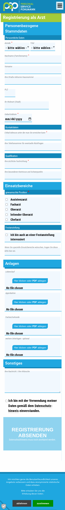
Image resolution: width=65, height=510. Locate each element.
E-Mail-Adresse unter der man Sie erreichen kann (26, 132)
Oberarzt (15, 209)
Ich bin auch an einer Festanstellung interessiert (32, 237)
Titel (33, 42)
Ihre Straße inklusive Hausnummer (20, 76)
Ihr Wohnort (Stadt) (13, 101)
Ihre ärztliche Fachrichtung (17, 161)
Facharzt (15, 204)
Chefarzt (15, 219)
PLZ (7, 89)
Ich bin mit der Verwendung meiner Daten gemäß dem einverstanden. (32, 406)
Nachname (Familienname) (17, 55)
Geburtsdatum (11, 114)
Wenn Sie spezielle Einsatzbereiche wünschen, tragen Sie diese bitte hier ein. (31, 249)
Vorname (9, 66)
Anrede (8, 42)
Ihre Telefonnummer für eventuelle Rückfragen (25, 143)
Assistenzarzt (18, 199)
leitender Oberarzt (21, 214)
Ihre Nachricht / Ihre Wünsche (18, 371)
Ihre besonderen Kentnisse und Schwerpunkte (24, 171)
